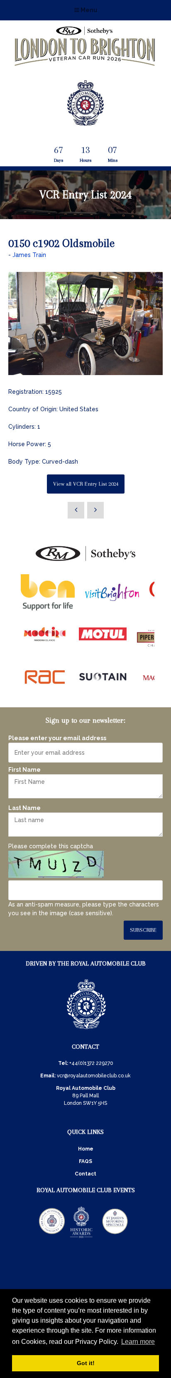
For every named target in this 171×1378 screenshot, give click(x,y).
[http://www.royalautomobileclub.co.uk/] (85, 122)
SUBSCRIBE (143, 930)
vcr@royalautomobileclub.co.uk (94, 1076)
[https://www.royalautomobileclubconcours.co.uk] (52, 1237)
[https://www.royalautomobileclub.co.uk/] (86, 1030)
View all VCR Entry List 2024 (85, 484)
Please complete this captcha (50, 846)
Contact (85, 1174)
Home (85, 1149)
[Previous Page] (76, 510)
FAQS (85, 1161)
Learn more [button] (138, 1341)
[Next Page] (95, 510)
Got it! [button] (86, 1363)
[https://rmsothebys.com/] (85, 561)
